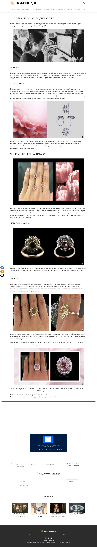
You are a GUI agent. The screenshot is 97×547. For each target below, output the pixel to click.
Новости (39, 9)
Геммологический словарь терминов (37, 534)
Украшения (53, 9)
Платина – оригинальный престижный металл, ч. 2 (77, 514)
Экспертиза (25, 9)
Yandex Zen (48, 538)
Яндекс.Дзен (51, 538)
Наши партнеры (59, 534)
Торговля (46, 9)
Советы (66, 534)
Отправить (72, 481)
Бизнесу (32, 9)
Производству (72, 9)
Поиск (84, 3)
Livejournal (46, 538)
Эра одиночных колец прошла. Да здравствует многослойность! (19, 515)
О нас (84, 9)
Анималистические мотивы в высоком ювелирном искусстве (39, 515)
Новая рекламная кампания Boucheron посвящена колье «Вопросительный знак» (58, 515)
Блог (79, 9)
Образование (62, 9)
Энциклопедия (15, 9)
